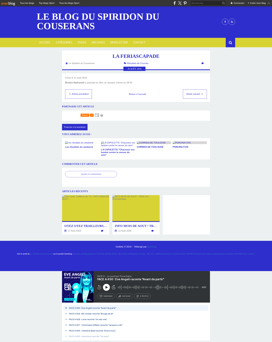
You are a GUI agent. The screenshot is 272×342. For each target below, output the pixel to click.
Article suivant (193, 94)
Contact (139, 42)
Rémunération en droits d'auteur (172, 254)
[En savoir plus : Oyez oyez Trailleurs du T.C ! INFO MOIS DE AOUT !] (85, 215)
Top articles (113, 254)
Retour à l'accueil (137, 94)
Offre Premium (195, 254)
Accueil (44, 42)
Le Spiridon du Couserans (41, 254)
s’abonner (108, 296)
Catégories (64, 42)
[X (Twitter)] (180, 3)
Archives (98, 42)
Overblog (151, 246)
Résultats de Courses (137, 63)
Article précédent (80, 94)
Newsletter (119, 42)
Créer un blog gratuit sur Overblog (90, 254)
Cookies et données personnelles (219, 254)
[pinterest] (185, 3)
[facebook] (175, 3)
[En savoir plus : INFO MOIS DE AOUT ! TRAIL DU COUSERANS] (136, 215)
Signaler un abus (138, 254)
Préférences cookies (245, 254)
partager (126, 296)
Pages (82, 42)
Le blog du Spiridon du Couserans (98, 21)
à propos (144, 296)
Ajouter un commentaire (91, 174)
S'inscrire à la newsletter (75, 127)
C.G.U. (152, 254)
